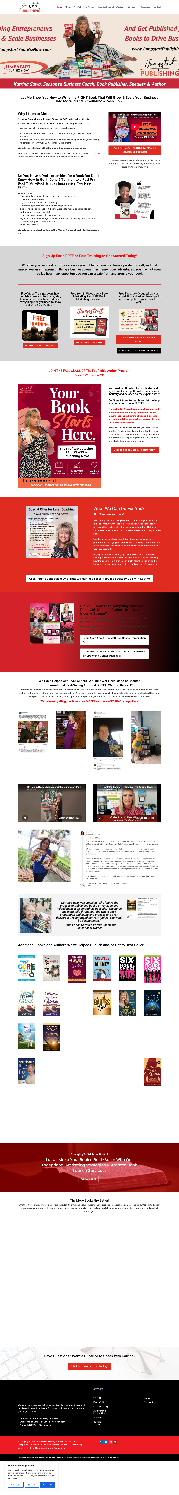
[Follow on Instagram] (111, 1442)
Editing (97, 1397)
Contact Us (150, 1402)
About (68, 7)
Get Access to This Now (89, 342)
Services (131, 7)
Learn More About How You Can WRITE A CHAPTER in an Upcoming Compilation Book (114, 653)
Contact (157, 7)
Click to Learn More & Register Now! (134, 450)
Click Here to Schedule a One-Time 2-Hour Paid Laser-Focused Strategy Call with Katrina (89, 579)
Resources (145, 7)
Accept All (47, 1485)
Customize (16, 1485)
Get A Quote (88, 1179)
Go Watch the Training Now (40, 345)
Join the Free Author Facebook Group (138, 339)
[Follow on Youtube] (115, 1442)
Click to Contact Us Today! (89, 1366)
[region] (31, 1476)
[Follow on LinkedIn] (106, 1442)
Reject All (32, 1485)
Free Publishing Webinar (84, 7)
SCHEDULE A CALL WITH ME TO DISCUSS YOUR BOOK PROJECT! (135, 150)
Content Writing (98, 1423)
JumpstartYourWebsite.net (52, 1448)
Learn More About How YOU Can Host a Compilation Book (114, 640)
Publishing (98, 1402)
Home (59, 7)
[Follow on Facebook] (101, 1442)
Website (97, 1417)
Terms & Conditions (71, 1444)
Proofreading (100, 1406)
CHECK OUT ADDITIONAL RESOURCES (138, 350)
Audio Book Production (99, 1412)
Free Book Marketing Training (111, 7)
